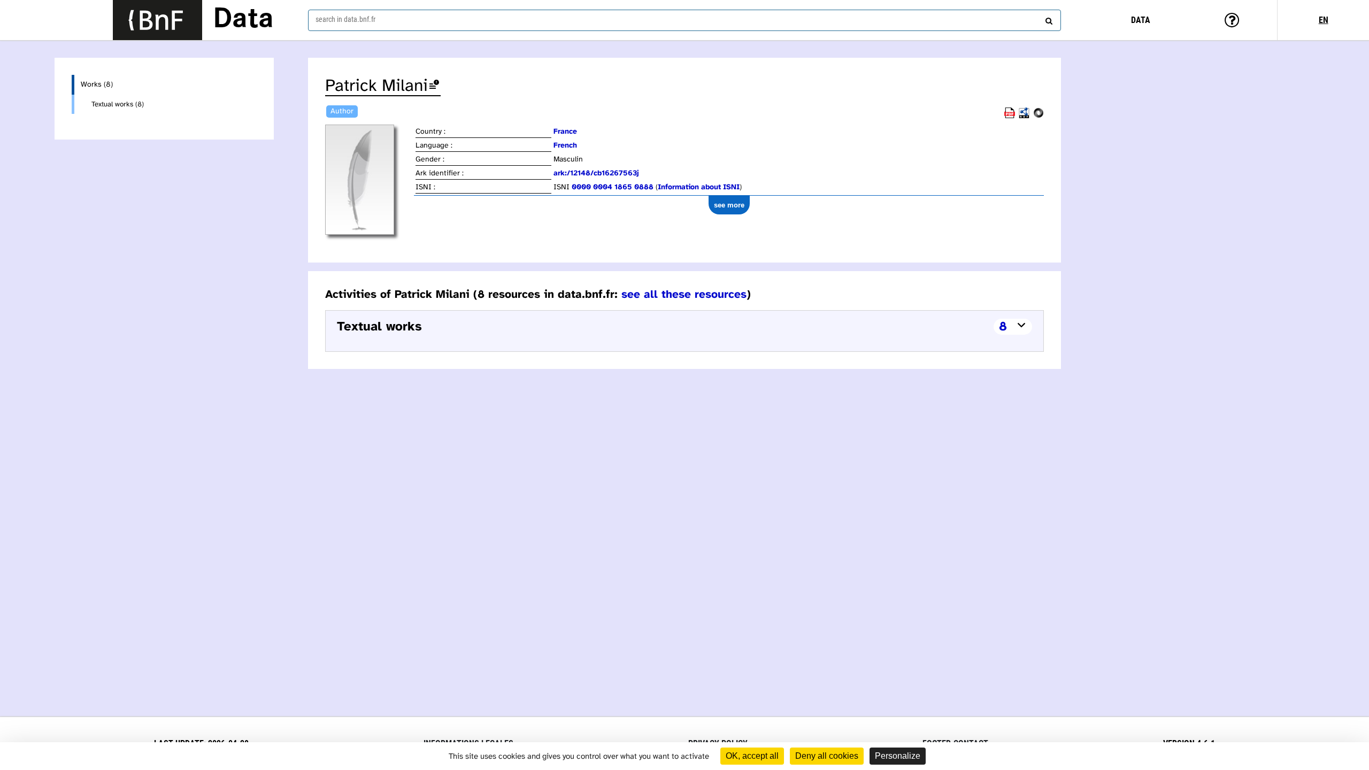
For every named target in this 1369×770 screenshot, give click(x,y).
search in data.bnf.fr (345, 19)
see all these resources (684, 295)
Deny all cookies (826, 755)
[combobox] (684, 20)
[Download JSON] (1038, 116)
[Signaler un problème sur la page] (434, 86)
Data (243, 20)
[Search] (1047, 18)
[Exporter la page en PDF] (1009, 116)
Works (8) (97, 85)
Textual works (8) (117, 104)
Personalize (897, 755)
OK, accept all (752, 755)
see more (729, 205)
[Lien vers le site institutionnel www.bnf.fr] (157, 20)
